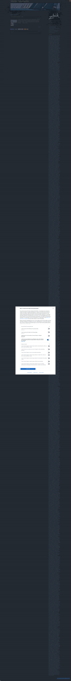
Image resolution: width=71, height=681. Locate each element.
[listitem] (35, 326)
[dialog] (35, 340)
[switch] (48, 328)
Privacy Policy (41, 372)
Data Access (35, 372)
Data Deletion (29, 372)
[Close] (53, 309)
